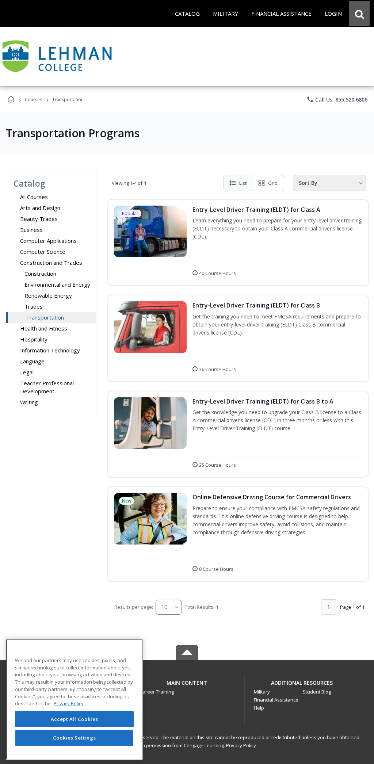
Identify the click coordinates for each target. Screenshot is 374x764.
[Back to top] (187, 686)
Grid (273, 183)
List (243, 183)
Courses (33, 99)
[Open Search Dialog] (359, 13)
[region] (74, 699)
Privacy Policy (241, 745)
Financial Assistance (276, 699)
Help (259, 707)
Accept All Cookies (74, 719)
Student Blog (317, 691)
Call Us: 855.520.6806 (336, 99)
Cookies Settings (74, 737)
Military (262, 691)
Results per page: (133, 607)
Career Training (157, 691)
